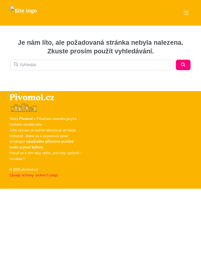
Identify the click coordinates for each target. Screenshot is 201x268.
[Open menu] (186, 12)
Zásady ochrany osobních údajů (33, 175)
